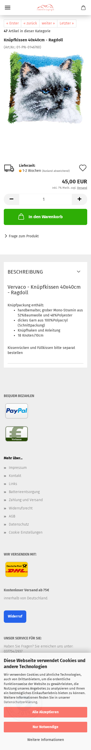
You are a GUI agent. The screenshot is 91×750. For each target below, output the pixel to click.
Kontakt (15, 476)
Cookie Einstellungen (25, 532)
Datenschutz (19, 524)
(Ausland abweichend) (56, 171)
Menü (7, 7)
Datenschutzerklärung (20, 702)
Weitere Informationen (45, 740)
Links (13, 484)
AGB (12, 516)
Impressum (18, 468)
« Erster (12, 23)
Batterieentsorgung (24, 492)
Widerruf (15, 616)
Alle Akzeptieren (45, 712)
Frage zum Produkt (24, 236)
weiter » (48, 23)
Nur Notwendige (45, 727)
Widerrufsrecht (21, 508)
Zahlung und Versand (26, 500)
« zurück (30, 23)
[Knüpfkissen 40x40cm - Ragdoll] (45, 87)
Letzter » (67, 23)
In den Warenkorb (46, 216)
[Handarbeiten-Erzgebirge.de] (45, 7)
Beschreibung (25, 272)
